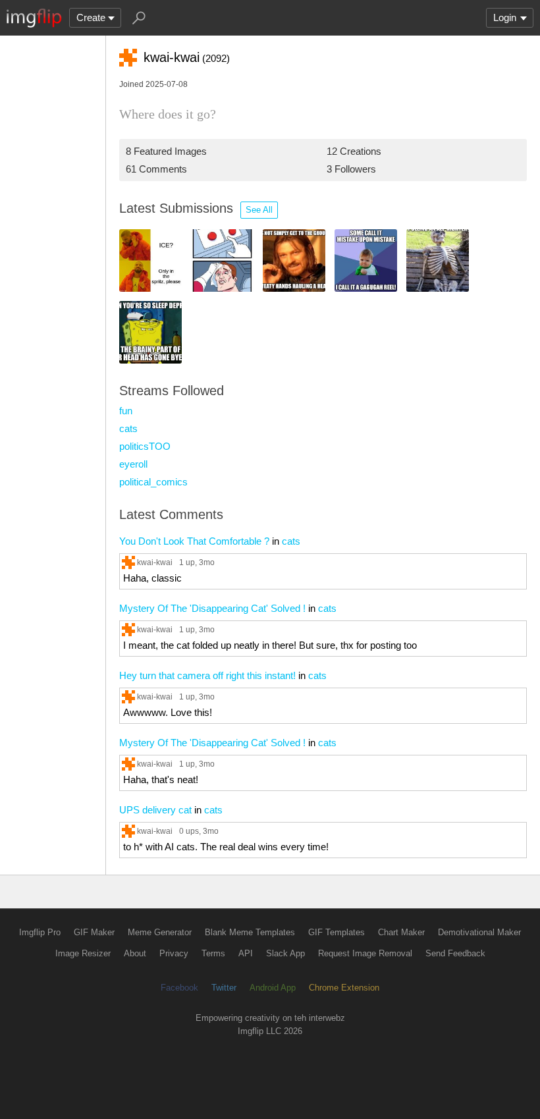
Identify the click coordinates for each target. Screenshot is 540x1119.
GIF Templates (336, 932)
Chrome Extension (344, 988)
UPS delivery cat (155, 809)
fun (125, 410)
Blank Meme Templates (250, 932)
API (245, 953)
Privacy (173, 953)
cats (128, 428)
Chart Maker (401, 932)
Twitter (223, 988)
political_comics (153, 481)
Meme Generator (160, 932)
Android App (273, 988)
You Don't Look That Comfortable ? (194, 541)
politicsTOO (145, 446)
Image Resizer (83, 953)
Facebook (179, 988)
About (135, 953)
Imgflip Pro (40, 932)
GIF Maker (94, 932)
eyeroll (133, 464)
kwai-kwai (155, 562)
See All (259, 210)
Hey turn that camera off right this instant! (207, 675)
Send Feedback (455, 953)
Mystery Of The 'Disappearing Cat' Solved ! (212, 608)
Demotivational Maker (479, 932)
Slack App (285, 953)
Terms (213, 953)
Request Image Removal (365, 953)
